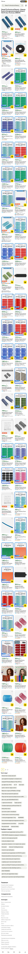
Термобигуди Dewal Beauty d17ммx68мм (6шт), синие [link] (6, 60)
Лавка (8, 952)
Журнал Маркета (5, 944)
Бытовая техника (5, 906)
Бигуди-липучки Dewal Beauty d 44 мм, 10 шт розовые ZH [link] (20, 710)
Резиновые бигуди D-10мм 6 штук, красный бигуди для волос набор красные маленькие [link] (20, 736)
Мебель (3, 904)
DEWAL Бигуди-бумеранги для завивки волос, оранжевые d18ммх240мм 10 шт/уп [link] (20, 563)
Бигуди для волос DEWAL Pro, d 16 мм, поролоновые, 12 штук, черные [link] (20, 287)
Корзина (19, 952)
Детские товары (5, 933)
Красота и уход (4, 917)
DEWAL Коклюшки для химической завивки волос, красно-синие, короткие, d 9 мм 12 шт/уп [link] (7, 661)
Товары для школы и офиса (7, 925)
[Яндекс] (11, 949)
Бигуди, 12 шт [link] (5, 634)
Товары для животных (6, 929)
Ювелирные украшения (6, 935)
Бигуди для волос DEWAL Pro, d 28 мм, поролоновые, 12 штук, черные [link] (20, 587)
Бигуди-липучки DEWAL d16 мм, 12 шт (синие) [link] (7, 438)
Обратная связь (4, 940)
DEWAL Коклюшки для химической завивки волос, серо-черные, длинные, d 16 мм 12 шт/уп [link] (20, 388)
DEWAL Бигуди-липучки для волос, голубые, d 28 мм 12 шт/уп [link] (20, 137)
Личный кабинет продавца (7, 885)
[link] (9, 776)
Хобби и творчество (5, 919)
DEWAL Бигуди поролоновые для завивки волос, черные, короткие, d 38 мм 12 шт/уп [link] (7, 488)
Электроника (4, 910)
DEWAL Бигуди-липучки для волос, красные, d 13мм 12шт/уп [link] (20, 264)
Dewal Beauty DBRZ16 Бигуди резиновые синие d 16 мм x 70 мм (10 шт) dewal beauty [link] (20, 34)
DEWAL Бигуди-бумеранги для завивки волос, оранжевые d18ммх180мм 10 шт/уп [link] (7, 587)
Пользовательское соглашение (8, 938)
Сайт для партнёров (5, 890)
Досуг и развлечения (6, 902)
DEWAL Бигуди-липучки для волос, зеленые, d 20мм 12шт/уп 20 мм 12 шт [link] (7, 463)
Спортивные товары (5, 927)
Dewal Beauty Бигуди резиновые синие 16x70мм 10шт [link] (6, 34)
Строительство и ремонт (6, 931)
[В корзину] (12, 29)
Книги (2, 923)
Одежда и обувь (5, 912)
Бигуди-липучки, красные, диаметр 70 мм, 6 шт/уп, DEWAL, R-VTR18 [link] (20, 760)
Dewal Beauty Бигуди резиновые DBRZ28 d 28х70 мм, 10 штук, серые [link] (6, 388)
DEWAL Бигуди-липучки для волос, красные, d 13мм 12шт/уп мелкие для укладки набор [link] (20, 162)
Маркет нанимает (5, 942)
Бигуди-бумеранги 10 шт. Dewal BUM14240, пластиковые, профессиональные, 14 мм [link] (7, 537)
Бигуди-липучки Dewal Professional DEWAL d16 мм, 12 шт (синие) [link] (20, 210)
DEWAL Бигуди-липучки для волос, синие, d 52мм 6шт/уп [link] (7, 264)
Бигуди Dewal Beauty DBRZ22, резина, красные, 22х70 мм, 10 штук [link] (20, 661)
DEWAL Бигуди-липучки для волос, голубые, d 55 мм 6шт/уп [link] (20, 237)
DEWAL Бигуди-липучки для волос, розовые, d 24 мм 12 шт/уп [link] (20, 488)
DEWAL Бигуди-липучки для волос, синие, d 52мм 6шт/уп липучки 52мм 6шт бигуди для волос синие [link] (7, 364)
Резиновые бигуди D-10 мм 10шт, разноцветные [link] (20, 686)
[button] (26, 5)
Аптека (2, 915)
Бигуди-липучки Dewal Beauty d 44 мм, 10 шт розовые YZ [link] (20, 635)
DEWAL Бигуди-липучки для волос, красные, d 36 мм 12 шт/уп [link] (20, 314)
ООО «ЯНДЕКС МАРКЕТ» (10, 946)
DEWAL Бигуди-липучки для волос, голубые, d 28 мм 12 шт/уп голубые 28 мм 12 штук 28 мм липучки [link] (7, 211)
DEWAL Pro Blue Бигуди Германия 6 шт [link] (7, 710)
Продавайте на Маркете (6, 887)
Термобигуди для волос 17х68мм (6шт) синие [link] (7, 413)
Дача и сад (3, 921)
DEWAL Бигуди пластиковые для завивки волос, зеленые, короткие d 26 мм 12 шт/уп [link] (20, 413)
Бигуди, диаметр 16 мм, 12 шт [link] (7, 137)
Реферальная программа (6, 896)
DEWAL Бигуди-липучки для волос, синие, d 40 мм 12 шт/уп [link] (7, 339)
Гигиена (3, 908)
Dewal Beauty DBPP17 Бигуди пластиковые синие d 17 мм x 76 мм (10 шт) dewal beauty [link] (7, 88)
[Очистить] (22, 5)
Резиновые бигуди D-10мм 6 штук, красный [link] (7, 686)
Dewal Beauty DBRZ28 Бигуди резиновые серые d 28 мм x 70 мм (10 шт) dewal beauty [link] (20, 438)
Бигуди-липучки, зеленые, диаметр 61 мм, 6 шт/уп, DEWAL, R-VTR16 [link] (7, 760)
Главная (3, 952)
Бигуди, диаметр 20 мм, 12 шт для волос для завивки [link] (7, 314)
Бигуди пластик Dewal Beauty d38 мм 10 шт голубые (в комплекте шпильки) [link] (7, 237)
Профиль (25, 952)
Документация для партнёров (8, 889)
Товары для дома (5, 913)
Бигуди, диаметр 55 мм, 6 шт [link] (20, 512)
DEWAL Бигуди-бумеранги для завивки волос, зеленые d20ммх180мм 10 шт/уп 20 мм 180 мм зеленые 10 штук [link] (7, 563)
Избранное (14, 952)
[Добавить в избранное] (12, 16)
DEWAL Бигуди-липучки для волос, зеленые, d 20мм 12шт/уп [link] (20, 88)
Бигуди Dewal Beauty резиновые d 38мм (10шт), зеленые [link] (6, 287)
